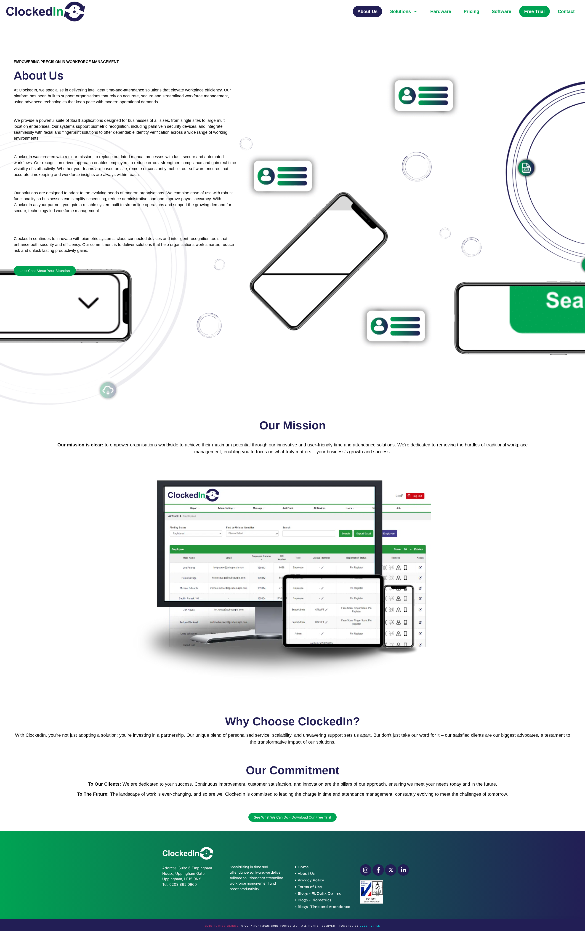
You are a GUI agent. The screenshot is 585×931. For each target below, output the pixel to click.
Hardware (440, 11)
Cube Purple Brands (221, 925)
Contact (566, 11)
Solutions (400, 11)
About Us (367, 11)
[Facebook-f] (378, 870)
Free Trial (534, 11)
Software (501, 11)
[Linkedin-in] (403, 870)
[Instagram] (365, 870)
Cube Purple (370, 925)
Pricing (471, 11)
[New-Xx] (390, 870)
